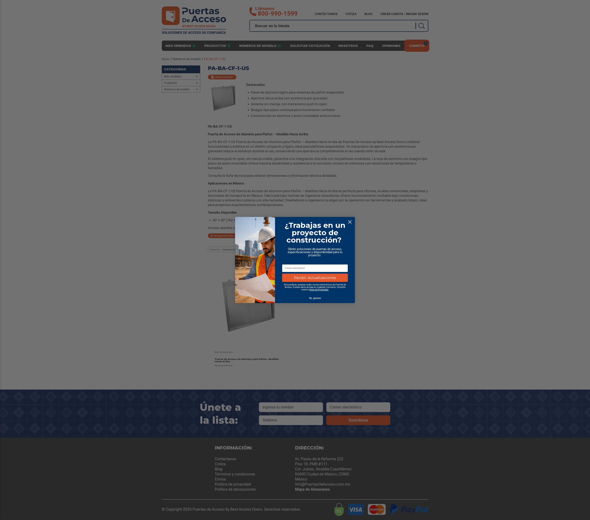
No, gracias (315, 298)
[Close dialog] (350, 222)
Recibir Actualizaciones (315, 277)
